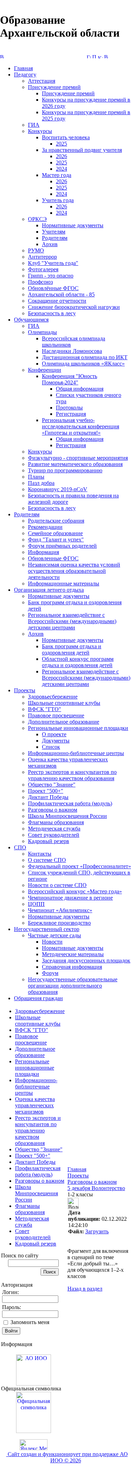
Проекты (24, 690)
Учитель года (58, 200)
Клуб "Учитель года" (53, 263)
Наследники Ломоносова (72, 351)
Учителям (53, 232)
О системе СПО (47, 860)
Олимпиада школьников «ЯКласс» (83, 364)
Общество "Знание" (51, 785)
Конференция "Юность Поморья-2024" (69, 379)
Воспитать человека (66, 137)
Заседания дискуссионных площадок (86, 960)
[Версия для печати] (106, 56)
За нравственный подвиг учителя (82, 150)
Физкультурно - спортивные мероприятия (78, 458)
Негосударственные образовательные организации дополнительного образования (72, 985)
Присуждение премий (54, 87)
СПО (20, 847)
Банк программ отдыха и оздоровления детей (71, 649)
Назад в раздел (84, 1289)
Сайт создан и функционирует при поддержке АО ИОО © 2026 (67, 1457)
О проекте (54, 734)
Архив (50, 244)
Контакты (39, 854)
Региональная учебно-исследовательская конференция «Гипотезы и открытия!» (80, 426)
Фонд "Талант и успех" (56, 539)
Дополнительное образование (63, 722)
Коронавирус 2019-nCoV (57, 489)
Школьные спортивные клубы (64, 703)
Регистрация (71, 414)
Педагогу (25, 74)
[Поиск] (94, 56)
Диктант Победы (48, 797)
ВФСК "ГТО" (44, 709)
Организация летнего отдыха (49, 590)
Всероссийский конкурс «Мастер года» (75, 891)
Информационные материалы (63, 583)
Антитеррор (42, 257)
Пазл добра (41, 483)
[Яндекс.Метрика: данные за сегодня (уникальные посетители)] (34, 1444)
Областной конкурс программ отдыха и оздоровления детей (78, 662)
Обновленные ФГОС (53, 558)
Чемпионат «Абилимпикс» (60, 910)
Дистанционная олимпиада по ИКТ (85, 357)
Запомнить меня (29, 1322)
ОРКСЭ (37, 219)
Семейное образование (55, 533)
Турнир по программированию (65, 470)
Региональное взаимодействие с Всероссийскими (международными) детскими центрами (72, 621)
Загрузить (97, 1231)
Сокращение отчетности (57, 301)
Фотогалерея (43, 269)
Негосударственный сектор (46, 929)
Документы (56, 741)
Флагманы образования (56, 822)
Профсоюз (40, 282)
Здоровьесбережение (53, 697)
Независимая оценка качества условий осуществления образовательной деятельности (74, 571)
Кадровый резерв (48, 841)
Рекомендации (45, 527)
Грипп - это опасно (50, 276)
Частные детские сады (54, 935)
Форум (50, 973)
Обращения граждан (38, 998)
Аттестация (41, 81)
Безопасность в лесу (52, 313)
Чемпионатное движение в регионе (70, 898)
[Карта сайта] (100, 56)
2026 (61, 156)
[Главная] (89, 56)
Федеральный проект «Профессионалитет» (79, 866)
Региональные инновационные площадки (78, 728)
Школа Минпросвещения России (67, 816)
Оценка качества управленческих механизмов (35, 1105)
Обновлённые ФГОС (53, 288)
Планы (36, 477)
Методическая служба (54, 829)
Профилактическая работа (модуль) (70, 803)
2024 (61, 169)
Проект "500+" (45, 791)
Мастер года (56, 175)
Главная (23, 68)
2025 (61, 144)
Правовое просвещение (56, 715)
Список (51, 747)
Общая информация (79, 389)
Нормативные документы (72, 225)
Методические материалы (73, 954)
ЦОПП (36, 904)
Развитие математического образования (75, 464)
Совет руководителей (53, 835)
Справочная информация (72, 967)
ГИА (33, 125)
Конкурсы (40, 131)
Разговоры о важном (52, 810)
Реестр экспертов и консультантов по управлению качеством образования (72, 775)
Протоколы (69, 408)
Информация (43, 552)
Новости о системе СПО (57, 885)
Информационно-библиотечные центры (76, 753)
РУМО (36, 250)
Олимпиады (42, 332)
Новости (52, 942)
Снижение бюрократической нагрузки (74, 307)
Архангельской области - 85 (61, 294)
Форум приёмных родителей (62, 546)
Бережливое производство (59, 923)
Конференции (44, 370)
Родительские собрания (56, 521)
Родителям (54, 238)
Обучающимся (31, 320)
